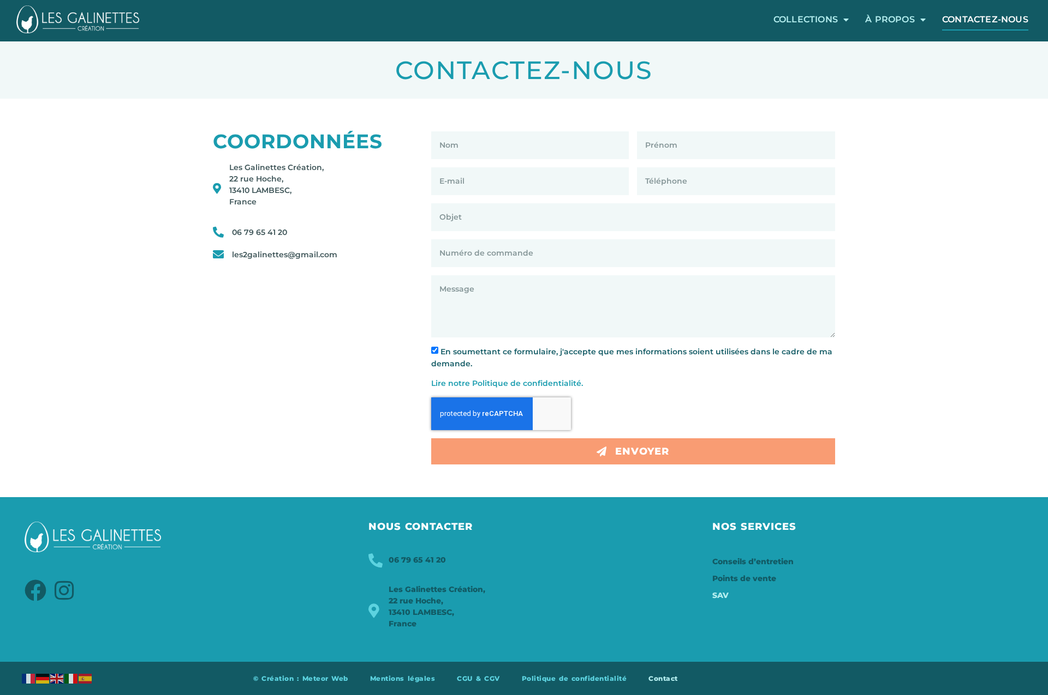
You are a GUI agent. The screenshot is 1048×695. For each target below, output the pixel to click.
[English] (57, 678)
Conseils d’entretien (753, 561)
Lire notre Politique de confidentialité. (507, 383)
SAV (720, 595)
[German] (43, 678)
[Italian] (71, 678)
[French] (29, 678)
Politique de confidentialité (574, 678)
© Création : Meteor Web (300, 678)
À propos (890, 19)
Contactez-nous (985, 19)
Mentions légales (402, 678)
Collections (805, 19)
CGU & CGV (478, 678)
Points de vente (744, 578)
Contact (663, 678)
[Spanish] (86, 678)
